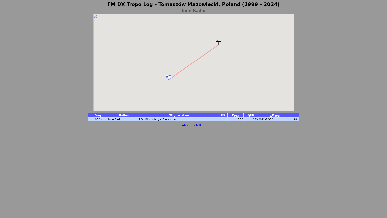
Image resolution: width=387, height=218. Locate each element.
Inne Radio (115, 119)
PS (223, 115)
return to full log (194, 125)
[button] (169, 77)
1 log (275, 115)
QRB (251, 115)
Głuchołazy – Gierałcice (160, 119)
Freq (98, 115)
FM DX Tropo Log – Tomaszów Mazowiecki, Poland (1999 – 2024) (193, 4)
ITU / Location (178, 115)
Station (123, 115)
